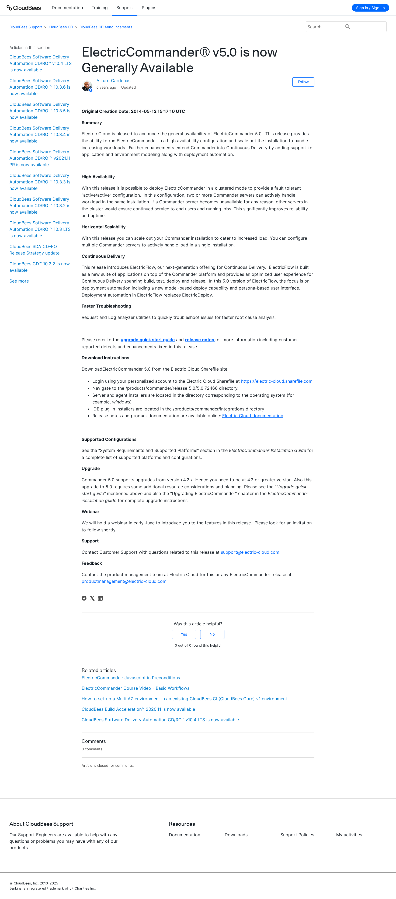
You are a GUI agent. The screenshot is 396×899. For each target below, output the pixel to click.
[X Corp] (92, 598)
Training (100, 7)
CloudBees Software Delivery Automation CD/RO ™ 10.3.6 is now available (39, 87)
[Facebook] (84, 598)
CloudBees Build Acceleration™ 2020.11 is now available (138, 709)
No (212, 634)
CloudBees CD (61, 27)
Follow (303, 81)
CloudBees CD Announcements (105, 27)
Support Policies (297, 834)
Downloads (236, 834)
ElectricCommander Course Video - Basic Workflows (135, 688)
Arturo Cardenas (113, 80)
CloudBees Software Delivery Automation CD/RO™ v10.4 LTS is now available (40, 63)
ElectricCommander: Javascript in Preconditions (131, 677)
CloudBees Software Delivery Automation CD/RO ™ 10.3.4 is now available (39, 134)
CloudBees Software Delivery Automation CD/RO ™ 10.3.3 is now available (39, 182)
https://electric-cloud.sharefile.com (276, 381)
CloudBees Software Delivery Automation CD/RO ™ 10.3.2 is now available (39, 205)
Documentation (67, 7)
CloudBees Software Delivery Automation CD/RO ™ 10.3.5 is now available (39, 111)
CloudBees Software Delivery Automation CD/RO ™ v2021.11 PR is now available (39, 158)
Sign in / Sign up (370, 7)
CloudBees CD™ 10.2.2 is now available (39, 267)
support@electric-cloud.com (250, 552)
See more (19, 281)
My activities (349, 834)
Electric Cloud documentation (252, 415)
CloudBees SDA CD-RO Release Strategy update (34, 250)
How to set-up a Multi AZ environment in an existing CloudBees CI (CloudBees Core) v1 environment (184, 698)
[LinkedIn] (100, 598)
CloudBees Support (25, 27)
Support (124, 7)
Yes (184, 634)
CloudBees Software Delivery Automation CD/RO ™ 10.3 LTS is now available (40, 229)
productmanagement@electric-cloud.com (124, 581)
